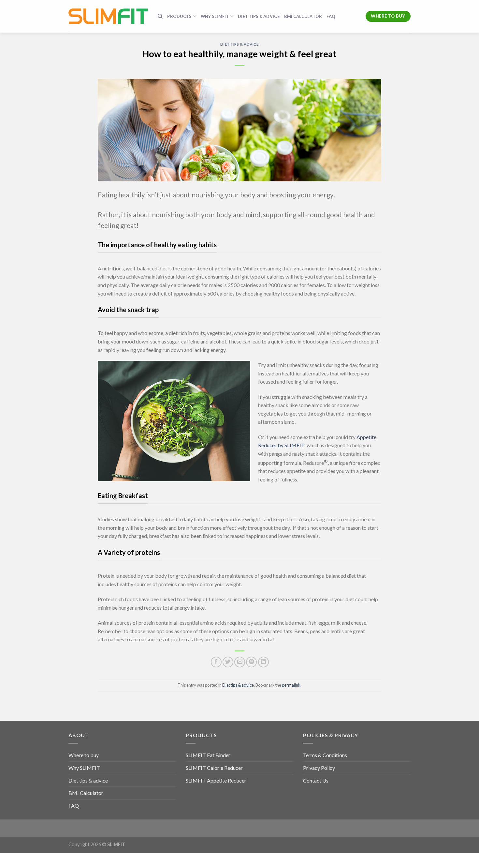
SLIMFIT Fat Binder (208, 755)
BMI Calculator (303, 16)
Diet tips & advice (259, 16)
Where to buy (83, 755)
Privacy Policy (319, 768)
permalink (291, 685)
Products (179, 16)
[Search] (160, 16)
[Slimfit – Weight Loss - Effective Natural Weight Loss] (108, 16)
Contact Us (315, 780)
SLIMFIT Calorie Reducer (214, 768)
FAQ (331, 16)
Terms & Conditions (325, 755)
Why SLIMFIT (84, 768)
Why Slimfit (215, 16)
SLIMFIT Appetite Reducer (216, 780)
